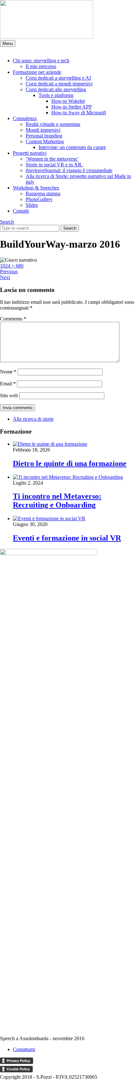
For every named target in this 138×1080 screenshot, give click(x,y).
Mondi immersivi (43, 130)
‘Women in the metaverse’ (52, 159)
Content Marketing (45, 141)
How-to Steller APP (71, 107)
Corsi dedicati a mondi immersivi (59, 83)
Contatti (21, 211)
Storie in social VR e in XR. (54, 164)
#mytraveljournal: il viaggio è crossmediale (69, 170)
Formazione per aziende (37, 72)
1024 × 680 (11, 265)
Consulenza (25, 118)
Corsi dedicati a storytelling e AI (58, 78)
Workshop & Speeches (36, 187)
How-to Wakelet (68, 101)
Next (5, 277)
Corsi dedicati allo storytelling (56, 89)
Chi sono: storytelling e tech (41, 60)
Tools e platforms (56, 95)
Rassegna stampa (43, 193)
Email (8, 383)
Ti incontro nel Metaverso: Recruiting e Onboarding (57, 500)
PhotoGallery (39, 199)
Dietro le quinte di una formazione (69, 463)
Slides (32, 205)
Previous (9, 271)
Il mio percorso (41, 66)
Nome (8, 371)
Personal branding (44, 135)
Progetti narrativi (30, 153)
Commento (13, 318)
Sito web (9, 395)
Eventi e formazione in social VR (67, 538)
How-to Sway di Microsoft (78, 112)
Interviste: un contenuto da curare (72, 147)
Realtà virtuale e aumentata (53, 124)
